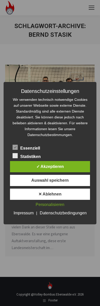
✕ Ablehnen (50, 194)
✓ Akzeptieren (50, 166)
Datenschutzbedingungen (63, 213)
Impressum (24, 213)
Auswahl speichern (50, 180)
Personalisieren (50, 204)
